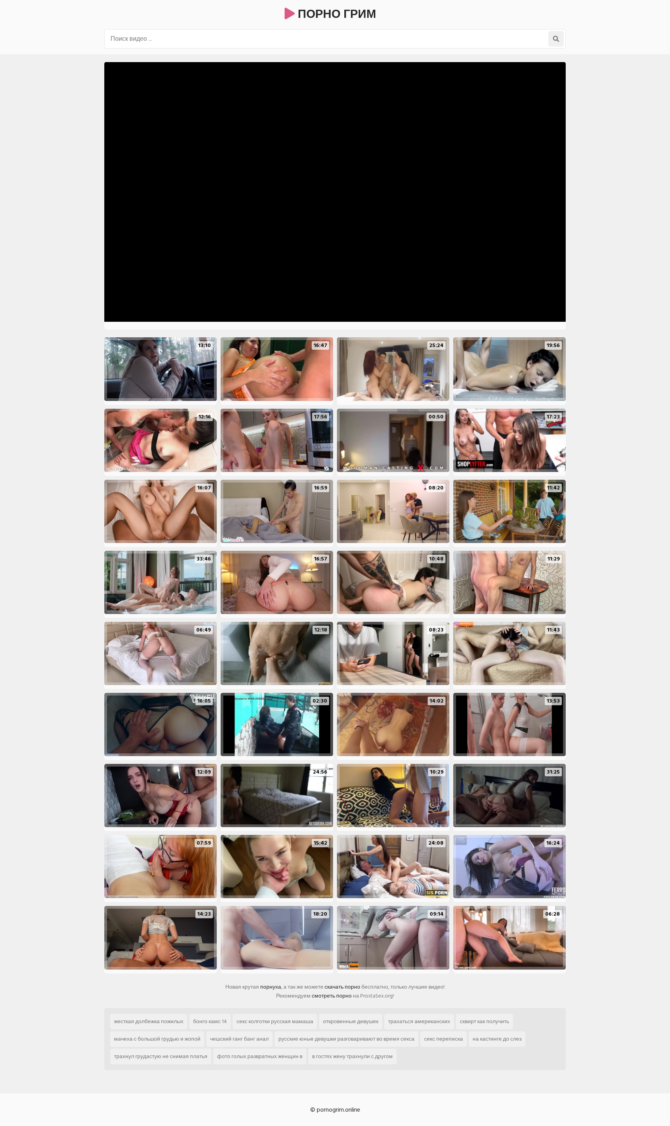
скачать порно (342, 986)
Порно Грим (335, 14)
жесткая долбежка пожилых (148, 1021)
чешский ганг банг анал (239, 1038)
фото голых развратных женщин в (259, 1056)
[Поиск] (556, 39)
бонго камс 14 (210, 1021)
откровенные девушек (350, 1021)
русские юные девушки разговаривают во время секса (346, 1038)
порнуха (270, 986)
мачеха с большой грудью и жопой (157, 1038)
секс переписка (443, 1038)
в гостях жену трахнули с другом (352, 1056)
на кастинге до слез (497, 1038)
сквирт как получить (484, 1021)
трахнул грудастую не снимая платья (160, 1056)
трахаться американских (419, 1021)
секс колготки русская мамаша (275, 1021)
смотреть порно (332, 995)
